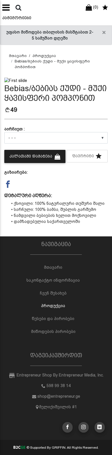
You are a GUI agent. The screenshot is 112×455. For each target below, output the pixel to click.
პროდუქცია (44, 56)
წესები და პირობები (53, 318)
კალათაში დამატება (31, 156)
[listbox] (56, 138)
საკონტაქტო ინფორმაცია (53, 280)
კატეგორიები (16, 17)
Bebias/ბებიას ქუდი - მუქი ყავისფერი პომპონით (52, 64)
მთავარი (18, 56)
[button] (12, 81)
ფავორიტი (83, 156)
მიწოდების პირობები (53, 331)
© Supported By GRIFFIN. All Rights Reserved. (62, 448)
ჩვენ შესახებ (53, 293)
